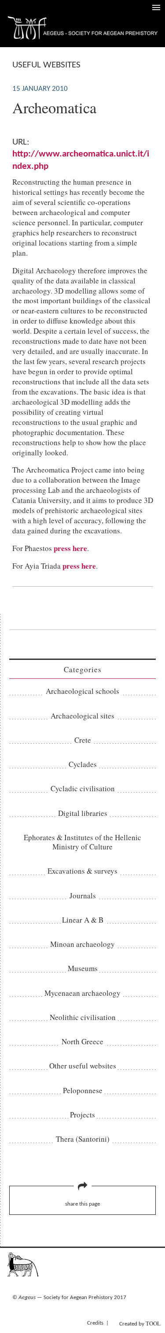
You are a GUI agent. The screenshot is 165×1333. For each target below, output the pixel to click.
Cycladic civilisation (83, 788)
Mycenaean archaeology (82, 993)
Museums (83, 968)
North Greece (82, 1041)
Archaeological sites (82, 715)
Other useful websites (82, 1065)
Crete (82, 740)
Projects (82, 1114)
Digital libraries (82, 813)
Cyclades (83, 764)
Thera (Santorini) (83, 1138)
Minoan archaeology (82, 944)
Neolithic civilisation (83, 1017)
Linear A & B (82, 919)
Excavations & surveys (82, 870)
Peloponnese (83, 1090)
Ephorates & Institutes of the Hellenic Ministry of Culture (82, 842)
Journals (83, 895)
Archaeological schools (82, 691)
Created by (140, 1323)
